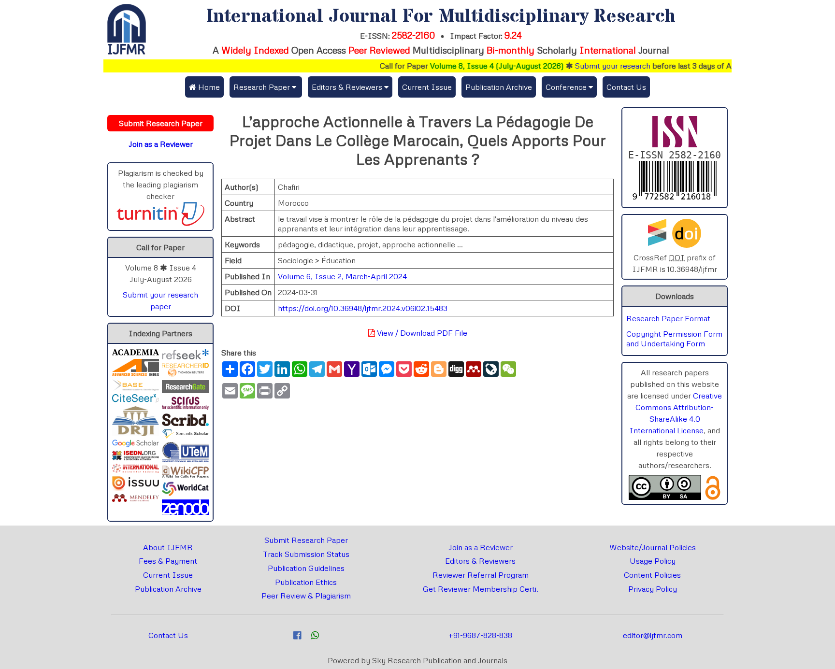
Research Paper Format (668, 318)
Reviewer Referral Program (480, 575)
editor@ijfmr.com (652, 635)
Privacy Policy (652, 589)
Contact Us (626, 87)
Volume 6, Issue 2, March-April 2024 (342, 276)
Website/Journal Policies (652, 547)
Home (208, 87)
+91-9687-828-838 (480, 635)
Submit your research (599, 66)
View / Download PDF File (421, 333)
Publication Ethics (306, 582)
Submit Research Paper (306, 540)
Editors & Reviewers (480, 561)
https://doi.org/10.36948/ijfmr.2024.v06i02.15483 (362, 308)
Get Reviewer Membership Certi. (480, 589)
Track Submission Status (306, 554)
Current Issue (427, 87)
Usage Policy (653, 561)
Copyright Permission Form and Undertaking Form (674, 338)
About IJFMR (168, 547)
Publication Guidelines (306, 568)
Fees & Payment (168, 561)
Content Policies (652, 575)
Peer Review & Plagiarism (306, 595)
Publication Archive (498, 87)
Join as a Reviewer (480, 547)
